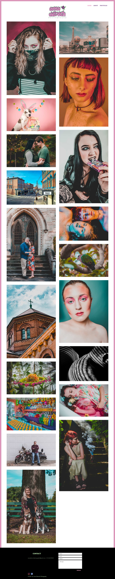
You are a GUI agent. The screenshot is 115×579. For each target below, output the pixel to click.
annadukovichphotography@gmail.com (36, 558)
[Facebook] (32, 574)
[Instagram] (29, 574)
